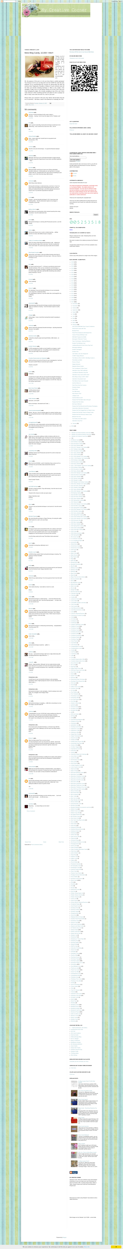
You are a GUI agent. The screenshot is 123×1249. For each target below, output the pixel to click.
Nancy (30, 230)
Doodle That (75, 351)
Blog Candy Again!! (83, 1099)
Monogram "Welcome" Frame (79, 339)
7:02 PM (31, 259)
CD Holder (73, 619)
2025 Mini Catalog (75, 522)
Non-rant (73, 822)
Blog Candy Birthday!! (83, 1135)
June (73, 316)
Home (44, 842)
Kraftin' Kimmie (33, 346)
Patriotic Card (74, 856)
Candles (73, 597)
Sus (30, 701)
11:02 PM (31, 417)
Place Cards (74, 871)
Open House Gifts (75, 836)
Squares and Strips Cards (77, 926)
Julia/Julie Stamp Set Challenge (79, 754)
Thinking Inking (74, 1053)
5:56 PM (31, 192)
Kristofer (75, 173)
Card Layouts (74, 606)
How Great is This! (76, 393)
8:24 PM (31, 310)
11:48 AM (31, 788)
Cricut (72, 657)
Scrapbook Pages (75, 904)
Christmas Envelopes (76, 631)
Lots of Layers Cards (76, 767)
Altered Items (74, 544)
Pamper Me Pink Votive (78, 402)
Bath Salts (73, 560)
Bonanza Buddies (75, 579)
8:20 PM (31, 298)
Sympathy (73, 951)
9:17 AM (31, 560)
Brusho (72, 588)
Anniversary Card (75, 546)
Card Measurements (76, 608)
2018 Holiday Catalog (76, 460)
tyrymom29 (32, 793)
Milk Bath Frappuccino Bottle (79, 337)
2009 (72, 297)
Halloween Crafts (75, 730)
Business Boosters (75, 591)
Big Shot (73, 566)
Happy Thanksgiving (76, 736)
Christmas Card (75, 628)
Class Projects (74, 641)
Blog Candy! (81, 1117)
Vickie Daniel (32, 766)
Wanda (74, 175)
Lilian (30, 643)
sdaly (30, 596)
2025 (72, 264)
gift (71, 712)
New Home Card (75, 818)
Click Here (73, 1068)
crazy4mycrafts (33, 450)
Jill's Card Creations (76, 1033)
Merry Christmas (75, 790)
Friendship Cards (75, 695)
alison (30, 504)
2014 (72, 287)
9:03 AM (31, 547)
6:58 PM (31, 235)
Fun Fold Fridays (75, 699)
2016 (72, 283)
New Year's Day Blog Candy (78, 820)
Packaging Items (75, 843)
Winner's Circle (74, 1015)
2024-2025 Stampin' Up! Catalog (79, 518)
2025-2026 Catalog (75, 527)
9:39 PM (31, 366)
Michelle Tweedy (33, 516)
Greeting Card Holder (76, 726)
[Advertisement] (61, 34)
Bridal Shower (74, 584)
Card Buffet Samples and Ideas (78, 602)
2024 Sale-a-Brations (76, 513)
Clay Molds (73, 642)
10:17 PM (31, 383)
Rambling (73, 884)
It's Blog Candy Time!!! (83, 1161)
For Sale (73, 690)
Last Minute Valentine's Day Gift (80, 372)
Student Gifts (74, 944)
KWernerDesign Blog (76, 1036)
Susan (30, 461)
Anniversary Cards (75, 547)
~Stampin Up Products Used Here (79, 436)
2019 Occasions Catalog (77, 469)
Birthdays (73, 571)
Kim (30, 264)
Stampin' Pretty (74, 1051)
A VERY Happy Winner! (78, 355)
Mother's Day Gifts (75, 812)
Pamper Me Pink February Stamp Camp (82, 414)
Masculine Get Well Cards (77, 780)
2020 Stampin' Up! (75, 480)
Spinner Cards (74, 922)
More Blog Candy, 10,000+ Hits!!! (80, 376)
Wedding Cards (75, 1004)
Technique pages (75, 960)
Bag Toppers (74, 557)
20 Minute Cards (75, 440)
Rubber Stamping (75, 896)
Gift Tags (73, 716)
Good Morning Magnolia (77, 719)
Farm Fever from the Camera (79, 385)
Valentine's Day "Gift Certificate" (80, 370)
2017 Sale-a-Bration (76, 452)
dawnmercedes (33, 336)
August (74, 312)
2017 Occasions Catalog (77, 451)
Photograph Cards (75, 867)
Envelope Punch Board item (78, 681)
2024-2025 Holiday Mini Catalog (79, 516)
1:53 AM (31, 761)
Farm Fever (75, 389)
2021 (72, 272)
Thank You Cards (75, 970)
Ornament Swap (75, 840)
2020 (72, 274)
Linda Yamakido (33, 634)
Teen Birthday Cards (76, 966)
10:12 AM (31, 618)
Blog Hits (73, 575)
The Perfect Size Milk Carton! (79, 418)
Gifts (72, 717)
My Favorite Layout (75, 816)
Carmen (31, 146)
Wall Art (73, 999)
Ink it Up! (73, 1031)
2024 (72, 266)
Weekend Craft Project (76, 1010)
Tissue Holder (74, 986)
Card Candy (74, 604)
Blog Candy (31, 104)
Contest (73, 650)
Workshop (73, 1021)
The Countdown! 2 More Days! (79, 368)
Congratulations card (76, 646)
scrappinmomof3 (33, 422)
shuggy (30, 315)
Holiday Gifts (74, 739)
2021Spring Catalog (76, 493)
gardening (73, 705)
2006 (72, 426)
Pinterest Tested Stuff (76, 869)
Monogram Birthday (77, 347)
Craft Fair (73, 652)
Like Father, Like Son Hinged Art (80, 353)
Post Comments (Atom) (37, 844)
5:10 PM (31, 142)
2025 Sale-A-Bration (76, 524)
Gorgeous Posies (75, 721)
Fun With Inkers (76, 391)
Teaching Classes (75, 957)
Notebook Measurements (77, 829)
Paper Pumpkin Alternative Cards (79, 849)
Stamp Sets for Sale (76, 933)
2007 (72, 301)
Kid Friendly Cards (75, 759)
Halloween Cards (75, 728)
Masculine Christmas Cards (77, 776)
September (75, 310)
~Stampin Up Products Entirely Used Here (81, 434)
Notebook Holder (75, 827)
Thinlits (72, 982)
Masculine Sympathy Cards (77, 783)
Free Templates (75, 694)
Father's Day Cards (75, 686)
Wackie (30, 608)
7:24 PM (31, 706)
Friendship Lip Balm (77, 360)
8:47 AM (31, 538)
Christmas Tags (75, 639)
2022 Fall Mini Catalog (76, 494)
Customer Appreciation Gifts (78, 659)
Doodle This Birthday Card (78, 343)
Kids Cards (73, 761)
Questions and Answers (76, 878)
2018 (72, 278)
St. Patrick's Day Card (76, 928)
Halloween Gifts (75, 732)
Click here (72, 1074)
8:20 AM (31, 522)
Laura (30, 371)
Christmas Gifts (74, 633)
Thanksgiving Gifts (75, 975)
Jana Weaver (32, 471)
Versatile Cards (74, 997)
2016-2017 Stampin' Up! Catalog (79, 447)
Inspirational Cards (75, 748)
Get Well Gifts (74, 710)
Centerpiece (74, 621)
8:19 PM (31, 274)
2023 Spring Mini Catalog (77, 507)
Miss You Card (74, 798)
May (73, 318)
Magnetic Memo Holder (78, 366)
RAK (72, 882)
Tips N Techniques (75, 984)
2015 (72, 285)
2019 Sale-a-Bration (76, 471)
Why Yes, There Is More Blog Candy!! (87, 1152)
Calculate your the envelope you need (79, 1061)
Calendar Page (74, 593)
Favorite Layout (75, 688)
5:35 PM (31, 162)
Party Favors (74, 851)
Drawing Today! (76, 387)
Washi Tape (74, 1001)
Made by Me (74, 769)
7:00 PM (31, 247)
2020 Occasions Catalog (77, 474)
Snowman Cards (75, 920)
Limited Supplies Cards (76, 765)
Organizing (73, 838)
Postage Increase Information (78, 875)
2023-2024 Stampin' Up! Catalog (79, 509)
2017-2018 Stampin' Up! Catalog (79, 456)
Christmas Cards (75, 630)
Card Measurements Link (77, 610)
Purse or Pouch (76, 362)
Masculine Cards (75, 774)
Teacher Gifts (74, 955)
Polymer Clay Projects (76, 873)
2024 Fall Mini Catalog (76, 511)
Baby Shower (74, 555)
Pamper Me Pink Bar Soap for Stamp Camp (82, 412)
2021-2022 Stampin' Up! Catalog (79, 491)
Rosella (31, 167)
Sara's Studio (74, 1046)
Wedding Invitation (75, 1008)
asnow (30, 584)
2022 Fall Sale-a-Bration (77, 496)
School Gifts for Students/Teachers (79, 902)
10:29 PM (31, 393)
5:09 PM (31, 131)
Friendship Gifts (75, 697)
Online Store (74, 834)
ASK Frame (74, 549)
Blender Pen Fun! (76, 416)
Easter (72, 674)
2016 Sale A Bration (76, 445)
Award (72, 551)
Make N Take (74, 770)
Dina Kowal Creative (34, 252)
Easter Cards (74, 675)
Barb (30, 219)
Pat (29, 123)
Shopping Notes (75, 913)
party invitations (75, 853)
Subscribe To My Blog (76, 948)
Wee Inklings (74, 1055)
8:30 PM (31, 320)
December (75, 303)
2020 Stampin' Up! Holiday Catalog (79, 482)
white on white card (75, 1013)
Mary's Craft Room (75, 1040)
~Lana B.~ (31, 662)
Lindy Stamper (32, 398)
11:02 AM (31, 773)
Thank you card (75, 968)
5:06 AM (31, 499)
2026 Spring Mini (75, 535)
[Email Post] (50, 103)
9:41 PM (31, 750)
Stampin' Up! (74, 935)
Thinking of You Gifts (76, 981)
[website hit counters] (85, 223)
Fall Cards (73, 683)
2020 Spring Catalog (76, 478)
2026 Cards (74, 531)
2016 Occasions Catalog (77, 443)
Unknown (31, 112)
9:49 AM (31, 592)
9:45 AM (31, 580)
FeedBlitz (78, 161)
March (74, 322)
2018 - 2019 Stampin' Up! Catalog (79, 458)
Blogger (64, 1237)
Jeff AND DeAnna (33, 486)
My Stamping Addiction (76, 1044)
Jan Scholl (31, 434)
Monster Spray (74, 805)
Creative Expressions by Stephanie (38, 358)
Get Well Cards (74, 708)
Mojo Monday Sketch (76, 800)
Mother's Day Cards (76, 811)
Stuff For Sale (74, 946)
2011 (72, 293)
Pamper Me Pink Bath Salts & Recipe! (81, 399)
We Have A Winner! (77, 404)
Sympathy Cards (75, 953)
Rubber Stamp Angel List (77, 893)
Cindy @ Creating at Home (35, 240)
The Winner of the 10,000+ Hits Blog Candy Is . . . (84, 358)
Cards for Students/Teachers (78, 613)
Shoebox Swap (74, 911)
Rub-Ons (73, 891)
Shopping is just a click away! (77, 58)
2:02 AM (31, 456)
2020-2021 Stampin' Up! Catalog (79, 483)
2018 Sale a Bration (76, 463)
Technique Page (75, 959)
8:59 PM (31, 733)
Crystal (30, 279)
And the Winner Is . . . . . (78, 383)
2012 (72, 291)
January (74, 423)
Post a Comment (31, 811)
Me (29, 778)
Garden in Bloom (75, 703)
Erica (30, 623)
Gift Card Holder (75, 714)
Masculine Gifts (74, 781)
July (73, 314)
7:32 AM (31, 511)
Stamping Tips (74, 940)
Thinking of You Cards (76, 979)
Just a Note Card (75, 756)
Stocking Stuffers (75, 942)
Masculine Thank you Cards (78, 785)
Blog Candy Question (83, 1126)
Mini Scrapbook (75, 794)
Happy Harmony (76, 364)
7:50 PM (31, 720)
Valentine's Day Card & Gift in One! (80, 374)
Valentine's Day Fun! (77, 420)
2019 (72, 276)
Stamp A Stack (74, 929)
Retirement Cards (75, 889)
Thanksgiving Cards (76, 973)
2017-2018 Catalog (75, 454)
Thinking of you (74, 977)
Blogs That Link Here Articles (78, 577)
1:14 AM (31, 446)
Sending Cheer (74, 907)
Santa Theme (74, 900)
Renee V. (31, 738)
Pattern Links (74, 858)
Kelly (30, 565)
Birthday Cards (74, 567)
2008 (72, 299)
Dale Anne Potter (33, 388)
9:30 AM (31, 571)
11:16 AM (31, 647)
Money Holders (74, 801)
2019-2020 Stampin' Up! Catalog (79, 472)
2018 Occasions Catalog (77, 462)
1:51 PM (31, 672)
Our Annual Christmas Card (77, 842)
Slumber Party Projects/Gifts (78, 918)
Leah (30, 197)
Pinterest (72, 130)
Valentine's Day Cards (76, 993)
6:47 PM (31, 215)
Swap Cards (74, 949)
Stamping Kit (74, 937)
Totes (72, 988)
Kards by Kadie (74, 1035)
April (73, 320)
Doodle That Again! (77, 349)
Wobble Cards (74, 1019)
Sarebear (31, 804)
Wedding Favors (75, 1006)
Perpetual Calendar (76, 864)
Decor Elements (75, 663)
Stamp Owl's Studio (75, 1047)
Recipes (73, 887)
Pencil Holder (74, 862)
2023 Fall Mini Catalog (76, 505)
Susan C (31, 288)
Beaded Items (74, 562)
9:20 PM (31, 353)
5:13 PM (31, 150)
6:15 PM (31, 696)
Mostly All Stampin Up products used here (81, 807)
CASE (72, 617)
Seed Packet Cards (75, 906)
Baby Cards (74, 553)
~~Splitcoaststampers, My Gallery (79, 1027)
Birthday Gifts (74, 569)
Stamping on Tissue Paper (77, 939)
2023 (72, 268)
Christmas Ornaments (76, 635)
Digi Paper (73, 666)
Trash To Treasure (75, 990)
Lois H (30, 543)
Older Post (61, 842)
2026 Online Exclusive (76, 533)
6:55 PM (31, 225)
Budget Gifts (74, 589)
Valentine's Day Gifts (76, 995)
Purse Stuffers (74, 876)
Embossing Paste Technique (78, 679)
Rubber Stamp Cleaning (77, 895)
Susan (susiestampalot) (35, 410)
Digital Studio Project (76, 668)
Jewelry (73, 752)
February (74, 324)
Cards (72, 611)
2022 (72, 270)
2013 (72, 289)
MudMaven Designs (76, 1042)
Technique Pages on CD (77, 962)
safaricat (31, 711)
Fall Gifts (73, 684)
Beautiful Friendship (76, 564)
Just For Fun (74, 758)
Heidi (30, 526)
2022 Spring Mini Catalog (77, 500)
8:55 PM (31, 331)
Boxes (72, 580)
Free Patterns (74, 692)
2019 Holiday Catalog (76, 467)
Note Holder (74, 823)
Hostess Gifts (74, 745)
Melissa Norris (32, 209)
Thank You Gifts (75, 971)
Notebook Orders (75, 831)
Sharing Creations (75, 909)
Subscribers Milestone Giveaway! (80, 408)
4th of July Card (75, 536)
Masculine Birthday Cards (77, 772)
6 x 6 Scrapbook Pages (76, 540)
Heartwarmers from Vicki (77, 1029)
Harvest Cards (74, 738)
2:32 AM (31, 466)
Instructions (74, 750)
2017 (72, 281)
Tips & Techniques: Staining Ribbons (81, 341)
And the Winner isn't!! (77, 397)
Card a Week (74, 600)
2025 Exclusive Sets (76, 520)
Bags (72, 558)
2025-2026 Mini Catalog (77, 529)
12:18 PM (31, 799)
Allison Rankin (32, 136)
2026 (72, 262)
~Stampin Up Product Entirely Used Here (81, 432)
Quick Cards (74, 880)
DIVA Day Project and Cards (78, 670)
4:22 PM (31, 118)
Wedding (73, 1002)
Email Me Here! (73, 123)
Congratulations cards (76, 648)
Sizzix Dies (73, 915)
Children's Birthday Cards (77, 624)
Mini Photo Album (75, 792)
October (74, 307)
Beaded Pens (75, 330)
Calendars (73, 595)
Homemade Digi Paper (76, 743)
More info (87, 1247)
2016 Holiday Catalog (76, 441)
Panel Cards (74, 845)
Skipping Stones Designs (77, 917)
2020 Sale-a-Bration (76, 476)
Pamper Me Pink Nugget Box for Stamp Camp (83, 410)
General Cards (74, 706)
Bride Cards (74, 586)
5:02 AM (31, 481)
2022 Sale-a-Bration (76, 498)
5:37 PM (31, 808)
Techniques (74, 964)
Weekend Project (75, 1012)
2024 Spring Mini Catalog (77, 515)
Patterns (73, 860)
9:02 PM (31, 341)
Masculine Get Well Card (77, 778)
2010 (72, 295)
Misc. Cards (74, 796)
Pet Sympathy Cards (76, 865)
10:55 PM (31, 405)
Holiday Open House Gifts (77, 741)
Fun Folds (73, 701)
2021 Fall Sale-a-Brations (77, 485)
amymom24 (32, 303)
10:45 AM (31, 638)
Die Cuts (73, 664)
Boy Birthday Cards (75, 582)
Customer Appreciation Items (78, 661)
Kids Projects (74, 763)
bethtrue (31, 651)
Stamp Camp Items (75, 931)
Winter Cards (74, 1017)
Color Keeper (74, 644)
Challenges (74, 622)
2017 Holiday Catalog (76, 449)
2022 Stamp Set (75, 502)
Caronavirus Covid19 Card (77, 615)
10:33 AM (31, 629)
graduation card (75, 725)
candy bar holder (75, 599)
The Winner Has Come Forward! (80, 381)
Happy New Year (75, 734)
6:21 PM (31, 204)
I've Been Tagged (75, 747)
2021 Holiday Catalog (76, 487)
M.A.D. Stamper (75, 1038)
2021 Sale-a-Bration (76, 489)
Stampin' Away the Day (76, 1049)
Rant (72, 885)
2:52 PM (31, 684)
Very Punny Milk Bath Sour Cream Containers (83, 326)
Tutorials (73, 991)
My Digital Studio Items (76, 814)
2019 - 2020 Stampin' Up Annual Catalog (81, 465)
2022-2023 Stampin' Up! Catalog (79, 504)
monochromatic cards (76, 803)
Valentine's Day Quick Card (79, 379)
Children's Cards (75, 626)
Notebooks (73, 833)
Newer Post (28, 842)
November (75, 305)
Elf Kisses (73, 677)
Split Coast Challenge (76, 924)
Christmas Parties (75, 637)
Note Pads (73, 825)
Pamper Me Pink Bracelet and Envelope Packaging (84, 406)
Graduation (73, 723)
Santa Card (74, 898)
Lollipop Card (75, 395)
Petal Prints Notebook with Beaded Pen (82, 332)
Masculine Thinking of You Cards (79, 787)
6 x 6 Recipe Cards (75, 538)
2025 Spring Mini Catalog (77, 525)
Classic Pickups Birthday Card (79, 334)
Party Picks (73, 854)
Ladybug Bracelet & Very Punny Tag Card (82, 345)
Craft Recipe (74, 653)
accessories (74, 542)
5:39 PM (31, 176)
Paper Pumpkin (75, 847)
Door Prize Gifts (75, 672)
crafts (72, 655)
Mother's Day (74, 809)
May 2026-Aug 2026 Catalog (78, 789)
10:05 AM (31, 604)
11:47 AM (31, 657)
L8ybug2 (31, 155)
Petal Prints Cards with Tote (79, 328)
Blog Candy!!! (81, 1143)
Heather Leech (32, 552)
